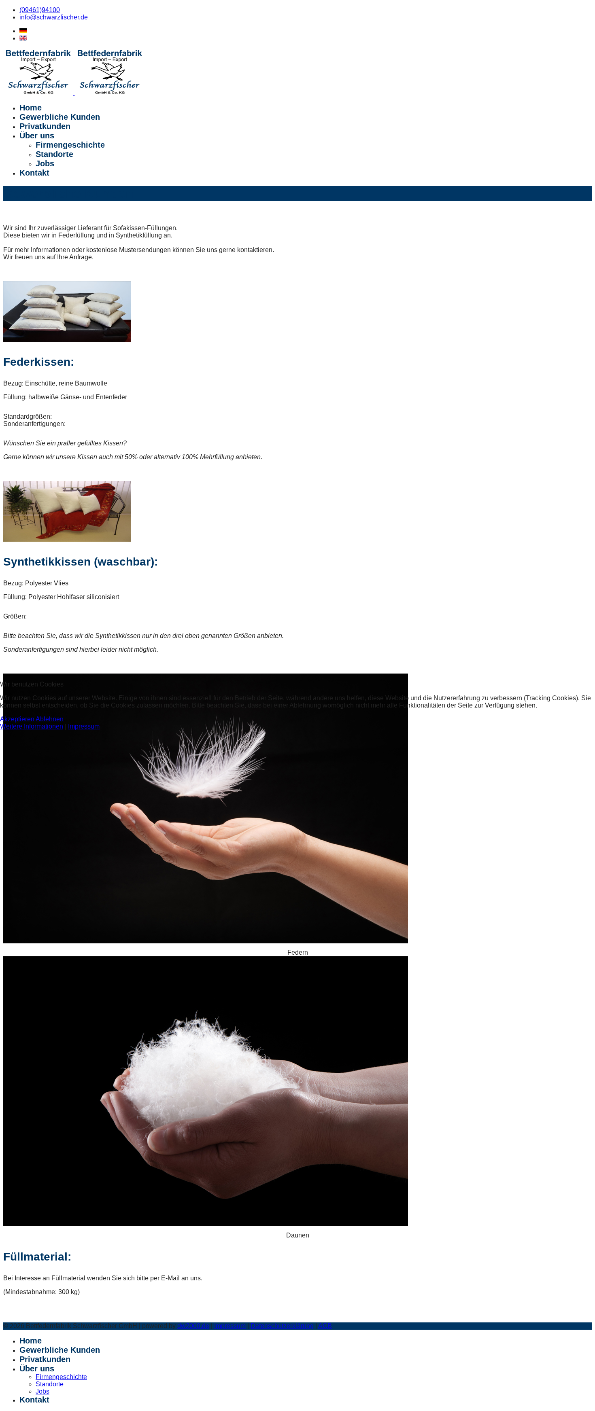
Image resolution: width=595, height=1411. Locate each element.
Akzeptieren (17, 719)
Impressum (84, 726)
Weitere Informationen (31, 726)
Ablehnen (50, 719)
